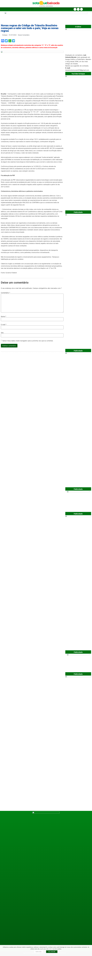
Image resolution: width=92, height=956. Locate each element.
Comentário (5, 292)
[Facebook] (75, 9)
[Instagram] (78, 9)
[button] (32, 8)
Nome (3, 316)
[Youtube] (81, 9)
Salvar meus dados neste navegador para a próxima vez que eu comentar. (28, 340)
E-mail (3, 324)
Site (2, 332)
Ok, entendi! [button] (51, 951)
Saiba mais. (39, 951)
